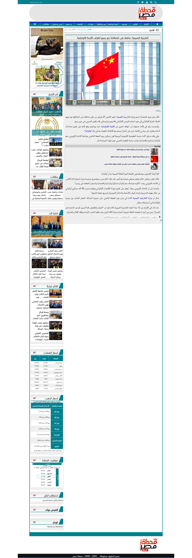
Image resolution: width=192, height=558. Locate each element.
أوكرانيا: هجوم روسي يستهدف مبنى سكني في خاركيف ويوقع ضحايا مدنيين (126, 163)
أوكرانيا (88, 131)
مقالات (54, 176)
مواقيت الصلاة (50, 460)
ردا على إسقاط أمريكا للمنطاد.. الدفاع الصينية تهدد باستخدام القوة (130, 156)
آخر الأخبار (53, 94)
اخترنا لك (53, 213)
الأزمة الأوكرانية (108, 127)
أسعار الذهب (51, 398)
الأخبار (151, 30)
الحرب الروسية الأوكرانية (111, 217)
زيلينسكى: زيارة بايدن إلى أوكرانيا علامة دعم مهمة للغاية (133, 149)
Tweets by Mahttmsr (55, 526)
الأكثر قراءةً (52, 286)
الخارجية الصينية (140, 198)
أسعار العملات (50, 352)
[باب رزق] (47, 74)
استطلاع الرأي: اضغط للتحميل (53, 499)
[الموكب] (47, 44)
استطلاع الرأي (51, 495)
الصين (120, 117)
